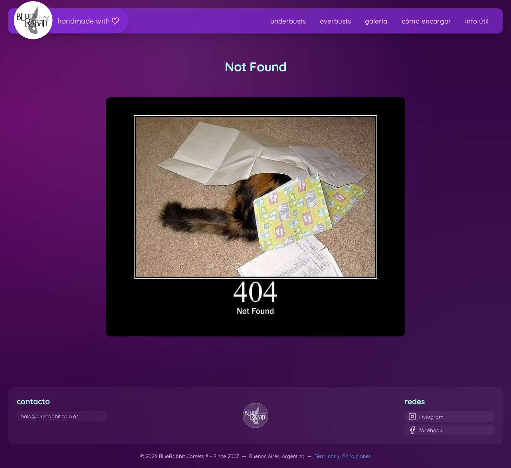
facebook (430, 430)
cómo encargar (426, 21)
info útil (477, 21)
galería (376, 21)
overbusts (335, 21)
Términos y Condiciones (343, 456)
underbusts (288, 21)
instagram (431, 416)
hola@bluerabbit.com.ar (49, 416)
